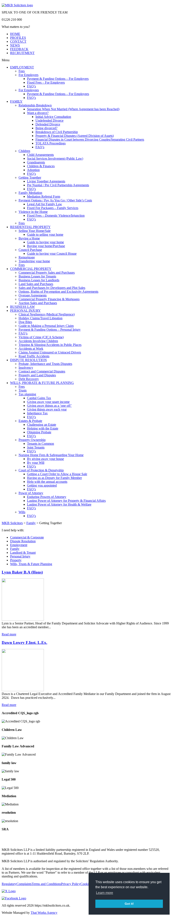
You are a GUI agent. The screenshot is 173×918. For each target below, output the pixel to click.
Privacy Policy (70, 884)
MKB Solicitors (12, 523)
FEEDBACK (19, 49)
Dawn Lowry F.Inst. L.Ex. (24, 642)
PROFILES (18, 37)
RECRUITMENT (22, 53)
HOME (15, 34)
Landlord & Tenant (23, 552)
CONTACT (18, 41)
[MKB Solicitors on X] (9, 891)
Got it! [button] (129, 903)
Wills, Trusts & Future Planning (31, 564)
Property (16, 560)
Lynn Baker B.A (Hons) (22, 572)
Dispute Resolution (23, 541)
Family (14, 549)
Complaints (24, 884)
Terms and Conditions (46, 884)
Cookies (85, 884)
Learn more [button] (104, 893)
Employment (18, 545)
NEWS (15, 45)
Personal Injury (20, 556)
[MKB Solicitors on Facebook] (14, 898)
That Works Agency (44, 912)
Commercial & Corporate (27, 537)
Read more (9, 634)
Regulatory (9, 884)
